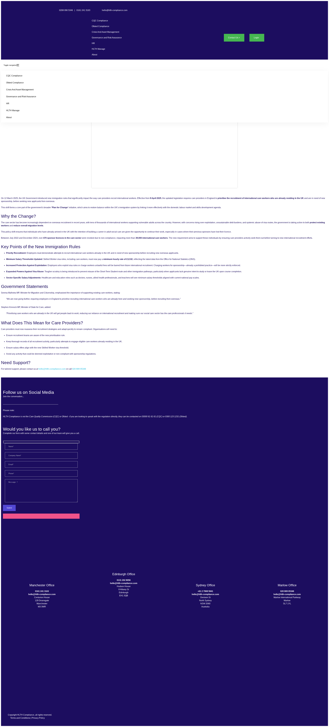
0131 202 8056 (124, 580)
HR (93, 43)
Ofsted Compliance (100, 26)
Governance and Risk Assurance (107, 38)
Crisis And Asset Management (105, 32)
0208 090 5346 (66, 10)
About (94, 55)
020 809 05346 (79, 369)
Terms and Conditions (20, 718)
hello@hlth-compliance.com (114, 10)
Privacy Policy (38, 718)
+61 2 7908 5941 (205, 591)
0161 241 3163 (83, 10)
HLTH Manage (98, 49)
